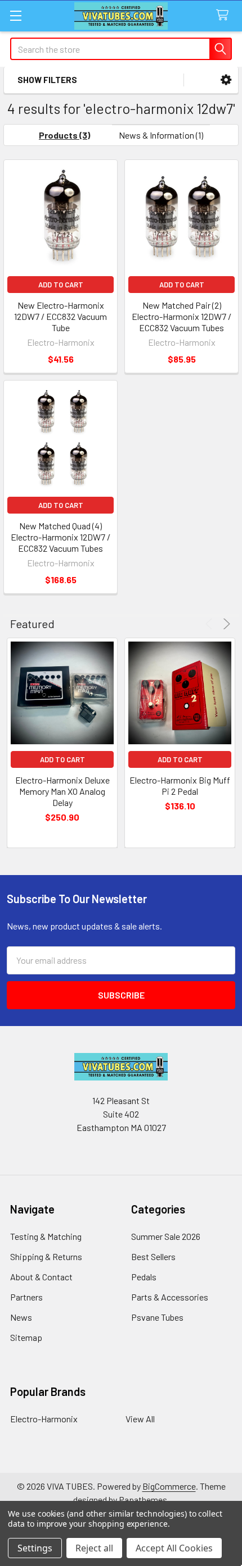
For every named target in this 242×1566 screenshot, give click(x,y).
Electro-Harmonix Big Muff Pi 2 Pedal (179, 785)
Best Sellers (153, 1256)
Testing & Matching (46, 1236)
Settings (34, 1548)
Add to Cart (60, 284)
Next (225, 624)
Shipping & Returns (46, 1256)
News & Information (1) (161, 135)
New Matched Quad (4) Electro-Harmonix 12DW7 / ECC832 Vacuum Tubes (60, 536)
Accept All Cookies (174, 1548)
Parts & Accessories (169, 1297)
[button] (226, 80)
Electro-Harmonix (44, 1418)
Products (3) (64, 135)
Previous (211, 624)
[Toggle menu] (15, 15)
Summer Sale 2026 (165, 1236)
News (21, 1317)
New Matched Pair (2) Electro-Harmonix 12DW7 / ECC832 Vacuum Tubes (181, 316)
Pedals (143, 1276)
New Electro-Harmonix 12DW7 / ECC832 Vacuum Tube (60, 316)
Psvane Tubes (157, 1317)
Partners (26, 1297)
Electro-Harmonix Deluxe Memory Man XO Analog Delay (62, 791)
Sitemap (26, 1337)
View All (140, 1418)
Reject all (94, 1548)
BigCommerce (169, 1486)
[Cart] (225, 15)
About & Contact (41, 1276)
